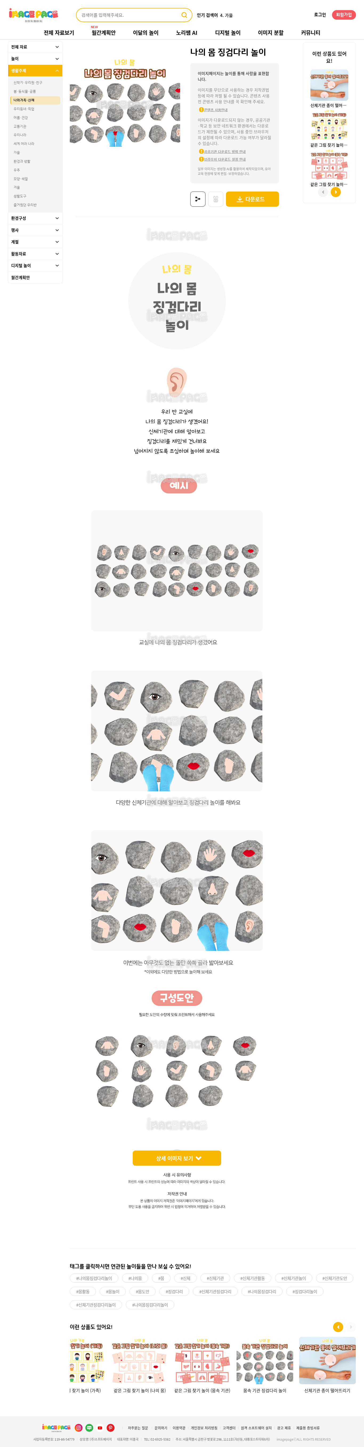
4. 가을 (226, 15)
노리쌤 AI (186, 32)
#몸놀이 (112, 1291)
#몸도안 (142, 1291)
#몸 (161, 1278)
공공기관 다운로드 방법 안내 (225, 151)
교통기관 (20, 126)
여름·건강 (21, 118)
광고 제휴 (284, 1427)
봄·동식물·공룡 (25, 91)
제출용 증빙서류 (308, 1427)
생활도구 (20, 196)
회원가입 (344, 15)
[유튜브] (100, 1428)
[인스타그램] (79, 1428)
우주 (17, 170)
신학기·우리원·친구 (28, 83)
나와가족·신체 (24, 100)
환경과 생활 (22, 161)
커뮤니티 (310, 32)
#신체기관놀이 (293, 1278)
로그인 (320, 15)
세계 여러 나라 (24, 144)
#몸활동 (83, 1291)
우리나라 (20, 135)
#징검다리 (174, 1291)
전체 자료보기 (59, 32)
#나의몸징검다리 (262, 1291)
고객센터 (229, 1427)
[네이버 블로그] (89, 1428)
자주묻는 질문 (138, 1427)
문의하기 (161, 1427)
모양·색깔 (21, 179)
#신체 (185, 1278)
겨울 (17, 188)
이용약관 (179, 1427)
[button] (338, 1327)
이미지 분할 (271, 32)
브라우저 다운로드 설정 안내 (225, 159)
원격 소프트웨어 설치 (256, 1427)
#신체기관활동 (252, 1278)
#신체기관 (215, 1278)
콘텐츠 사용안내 (216, 109)
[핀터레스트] (111, 1428)
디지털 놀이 (228, 32)
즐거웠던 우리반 (25, 205)
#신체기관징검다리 (215, 1291)
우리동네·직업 (24, 109)
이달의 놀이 (146, 32)
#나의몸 (135, 1278)
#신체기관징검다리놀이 (96, 1305)
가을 (17, 153)
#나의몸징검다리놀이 (94, 1278)
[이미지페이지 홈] (56, 1428)
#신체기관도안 (334, 1278)
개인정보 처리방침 (204, 1427)
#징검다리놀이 (305, 1291)
